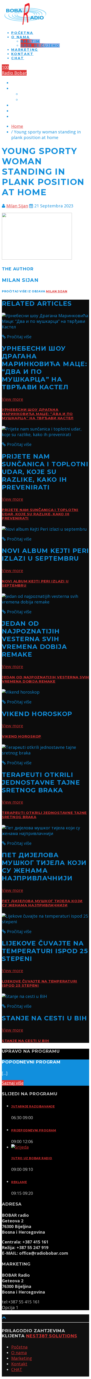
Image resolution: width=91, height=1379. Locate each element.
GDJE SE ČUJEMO (40, 45)
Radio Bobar (14, 73)
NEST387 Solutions (51, 1336)
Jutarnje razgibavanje (33, 1106)
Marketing (24, 50)
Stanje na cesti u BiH (25, 1041)
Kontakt (22, 54)
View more (12, 399)
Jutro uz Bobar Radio (31, 1158)
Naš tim (30, 41)
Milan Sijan (17, 206)
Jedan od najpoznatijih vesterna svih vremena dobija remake (45, 679)
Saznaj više (13, 1083)
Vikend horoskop (21, 736)
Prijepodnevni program (33, 1130)
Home (17, 126)
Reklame (19, 1182)
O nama (20, 37)
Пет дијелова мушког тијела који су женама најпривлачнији (42, 903)
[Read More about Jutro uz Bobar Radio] (20, 1147)
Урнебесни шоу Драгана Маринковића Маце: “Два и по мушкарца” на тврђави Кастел (38, 414)
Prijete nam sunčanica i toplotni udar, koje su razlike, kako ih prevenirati (40, 514)
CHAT (17, 58)
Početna (22, 33)
